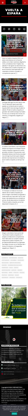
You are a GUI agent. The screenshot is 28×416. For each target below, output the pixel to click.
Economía (21, 260)
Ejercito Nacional (15, 262)
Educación (5, 262)
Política (4, 275)
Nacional (5, 272)
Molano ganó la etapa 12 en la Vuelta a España (14, 133)
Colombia (13, 260)
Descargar (4, 402)
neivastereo (6, 98)
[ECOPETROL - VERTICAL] (14, 303)
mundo (20, 270)
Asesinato (5, 257)
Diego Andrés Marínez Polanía (10, 54)
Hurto (16, 267)
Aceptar (14, 413)
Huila (11, 267)
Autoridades (13, 257)
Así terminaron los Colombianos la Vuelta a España (14, 88)
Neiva (10, 272)
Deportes (4, 35)
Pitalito (16, 272)
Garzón (4, 265)
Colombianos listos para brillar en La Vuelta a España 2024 (14, 44)
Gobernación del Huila (15, 265)
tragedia (12, 277)
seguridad (5, 277)
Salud (17, 275)
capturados (5, 260)
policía (22, 272)
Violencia (19, 277)
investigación (6, 270)
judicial (14, 270)
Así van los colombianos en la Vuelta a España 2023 (14, 219)
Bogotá (20, 257)
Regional (11, 275)
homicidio (5, 267)
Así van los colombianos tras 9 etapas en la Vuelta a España (14, 177)
